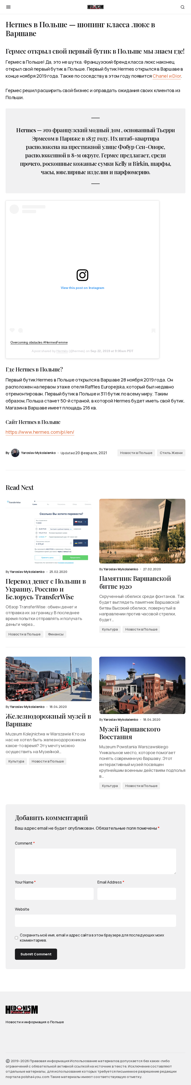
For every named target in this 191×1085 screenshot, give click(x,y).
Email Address (110, 882)
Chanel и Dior (167, 76)
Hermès (62, 351)
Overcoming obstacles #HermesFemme (39, 342)
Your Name (25, 882)
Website (22, 909)
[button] (8, 7)
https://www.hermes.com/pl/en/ (40, 432)
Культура (110, 629)
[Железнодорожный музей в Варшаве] (49, 679)
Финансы (56, 634)
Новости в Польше (136, 452)
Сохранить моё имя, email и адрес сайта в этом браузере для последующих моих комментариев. (92, 937)
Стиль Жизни (171, 452)
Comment (25, 843)
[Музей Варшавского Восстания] (142, 685)
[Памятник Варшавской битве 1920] (142, 531)
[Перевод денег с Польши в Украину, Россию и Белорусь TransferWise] (49, 532)
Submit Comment (35, 954)
